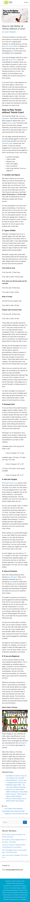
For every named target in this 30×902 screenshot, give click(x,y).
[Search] (25, 822)
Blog (5, 806)
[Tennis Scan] (9, 2)
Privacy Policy (21, 881)
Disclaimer (8, 881)
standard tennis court (10, 483)
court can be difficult (12, 46)
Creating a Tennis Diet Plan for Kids (16, 813)
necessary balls (7, 143)
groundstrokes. (12, 577)
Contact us (14, 881)
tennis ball (23, 348)
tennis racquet (12, 123)
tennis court (13, 60)
